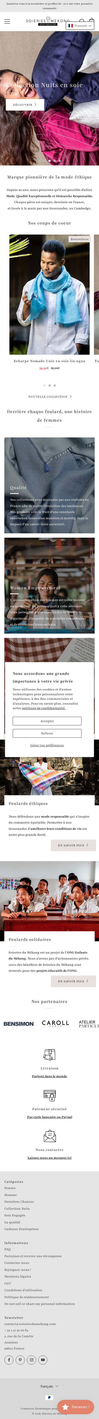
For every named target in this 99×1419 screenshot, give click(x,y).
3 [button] (50, 161)
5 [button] (60, 161)
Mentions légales (17, 1276)
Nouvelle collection (48, 397)
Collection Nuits (17, 1209)
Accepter (47, 721)
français (47, 1386)
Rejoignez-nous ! (17, 1270)
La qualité (12, 1222)
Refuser (47, 733)
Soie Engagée (14, 1215)
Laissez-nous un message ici (50, 1158)
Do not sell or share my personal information (39, 1304)
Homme (10, 1195)
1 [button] (39, 161)
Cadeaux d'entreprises (21, 1229)
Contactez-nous (16, 1263)
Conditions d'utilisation (23, 1290)
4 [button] (55, 161)
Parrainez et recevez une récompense (33, 1256)
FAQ (7, 1249)
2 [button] (44, 161)
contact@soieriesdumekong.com (30, 1324)
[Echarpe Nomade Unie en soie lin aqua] (49, 295)
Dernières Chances (19, 1202)
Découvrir (22, 105)
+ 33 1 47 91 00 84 (16, 1330)
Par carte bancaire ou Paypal (49, 1117)
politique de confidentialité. (44, 708)
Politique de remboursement (26, 1297)
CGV (7, 1283)
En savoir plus (71, 845)
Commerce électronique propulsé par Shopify (49, 1408)
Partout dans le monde (49, 1076)
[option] (49, 98)
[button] (80, 25)
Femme (10, 1188)
